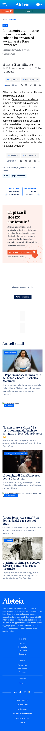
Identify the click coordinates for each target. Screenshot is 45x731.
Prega (28, 11)
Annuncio (22, 672)
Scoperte (22, 654)
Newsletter (22, 665)
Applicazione (22, 669)
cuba (6, 175)
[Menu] (7, 4)
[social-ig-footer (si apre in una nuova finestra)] (29, 692)
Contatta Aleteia (22, 718)
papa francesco (18, 175)
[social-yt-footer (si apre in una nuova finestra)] (15, 692)
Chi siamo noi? (22, 705)
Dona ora (5, 11)
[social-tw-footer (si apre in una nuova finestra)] (25, 692)
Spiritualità (22, 650)
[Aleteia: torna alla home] (22, 4)
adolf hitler (9, 405)
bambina (8, 541)
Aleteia (27, 50)
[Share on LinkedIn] (26, 85)
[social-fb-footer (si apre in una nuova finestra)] (20, 692)
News (4, 20)
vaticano (13, 19)
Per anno (22, 683)
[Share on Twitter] (31, 85)
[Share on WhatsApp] (40, 85)
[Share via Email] (35, 85)
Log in (30, 287)
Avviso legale (23, 709)
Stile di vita (22, 647)
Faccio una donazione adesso (20, 252)
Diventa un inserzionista (22, 714)
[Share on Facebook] (22, 85)
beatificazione (10, 353)
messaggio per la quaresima (15, 453)
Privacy (22, 723)
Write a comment (23, 297)
